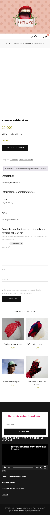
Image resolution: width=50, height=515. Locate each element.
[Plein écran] (45, 467)
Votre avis (6, 247)
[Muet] (41, 467)
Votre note (6, 244)
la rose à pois (21, 508)
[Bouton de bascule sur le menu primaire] (3, 36)
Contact (5, 495)
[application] (25, 457)
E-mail (5, 280)
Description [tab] (9, 169)
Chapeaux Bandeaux (26, 160)
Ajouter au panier (14, 147)
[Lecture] (5, 467)
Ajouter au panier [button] (13, 329)
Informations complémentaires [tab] (27, 169)
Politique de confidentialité (13, 489)
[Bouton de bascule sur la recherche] (43, 37)
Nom (4, 269)
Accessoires (14, 160)
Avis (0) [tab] (43, 169)
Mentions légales (8, 482)
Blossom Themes (18, 511)
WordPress (36, 511)
